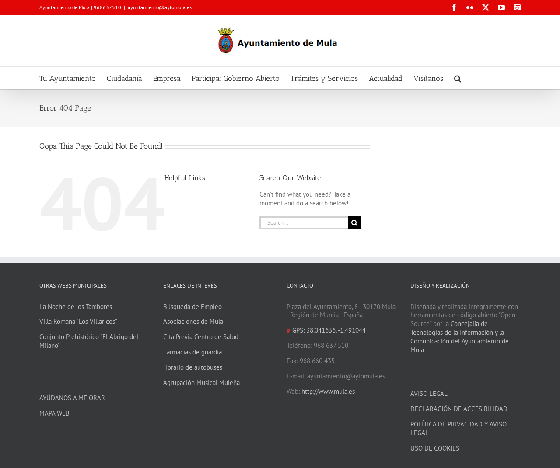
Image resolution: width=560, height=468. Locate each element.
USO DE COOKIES (434, 448)
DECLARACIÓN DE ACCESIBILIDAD (459, 409)
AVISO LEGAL (429, 393)
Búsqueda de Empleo (192, 306)
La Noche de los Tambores (75, 306)
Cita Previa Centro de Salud (200, 337)
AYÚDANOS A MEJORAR (72, 398)
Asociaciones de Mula (193, 321)
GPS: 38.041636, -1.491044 (329, 330)
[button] (457, 78)
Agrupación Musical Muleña (201, 382)
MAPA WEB (54, 413)
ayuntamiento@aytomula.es (160, 7)
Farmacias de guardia (192, 352)
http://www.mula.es (328, 391)
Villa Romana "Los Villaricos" (78, 321)
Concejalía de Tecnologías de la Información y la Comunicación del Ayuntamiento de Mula (459, 336)
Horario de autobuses (192, 367)
